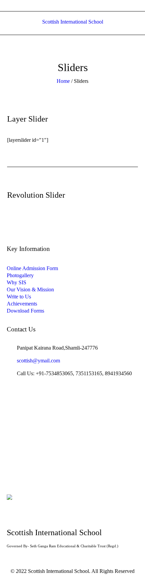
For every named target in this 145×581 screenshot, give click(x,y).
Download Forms (25, 311)
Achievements (22, 303)
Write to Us (19, 296)
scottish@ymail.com (38, 360)
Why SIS (16, 282)
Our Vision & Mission (30, 289)
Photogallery (20, 275)
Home (63, 81)
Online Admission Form (32, 268)
